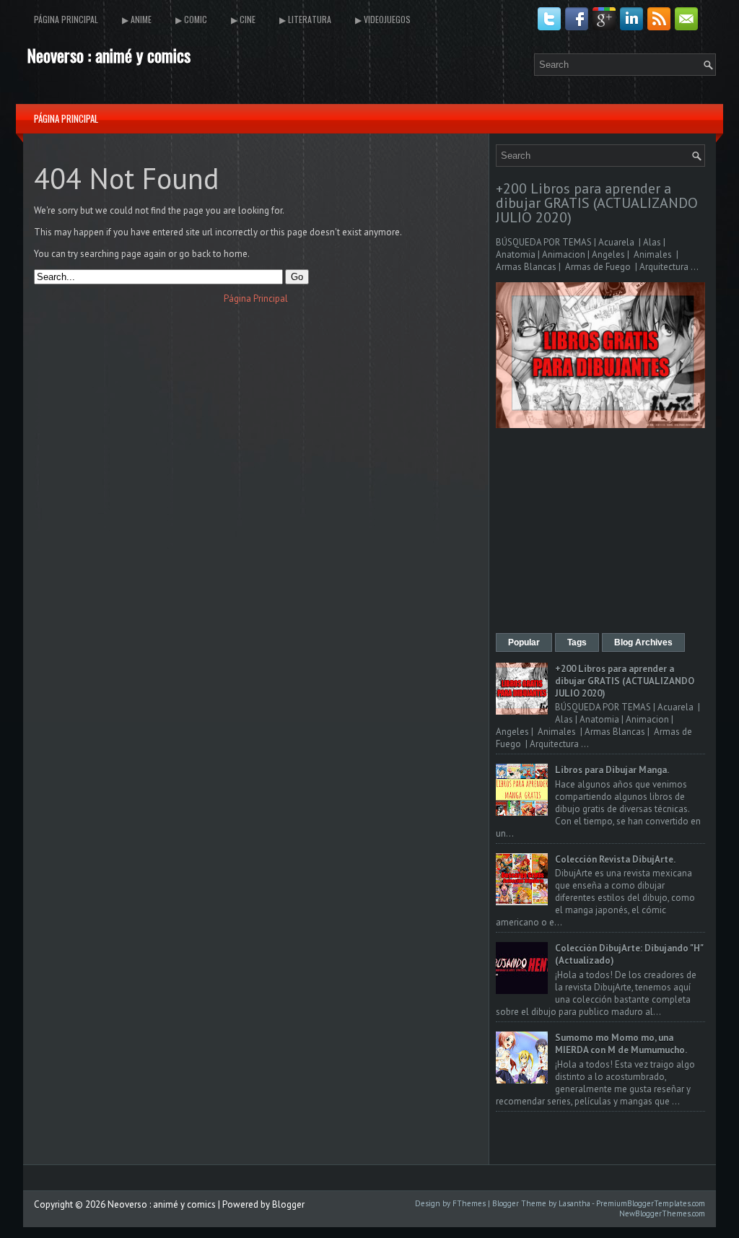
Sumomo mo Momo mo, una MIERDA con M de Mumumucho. (621, 1044)
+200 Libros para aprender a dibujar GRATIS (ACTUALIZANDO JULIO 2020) (597, 203)
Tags (577, 642)
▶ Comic (191, 19)
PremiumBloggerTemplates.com (650, 1203)
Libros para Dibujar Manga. (612, 770)
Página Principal (66, 19)
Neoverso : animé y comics (109, 55)
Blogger (288, 1204)
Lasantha (574, 1203)
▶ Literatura (305, 19)
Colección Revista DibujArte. (615, 859)
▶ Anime (137, 19)
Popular (524, 642)
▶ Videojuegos (383, 19)
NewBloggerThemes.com (662, 1213)
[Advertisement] (600, 532)
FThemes (469, 1203)
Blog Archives (643, 642)
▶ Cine (243, 19)
